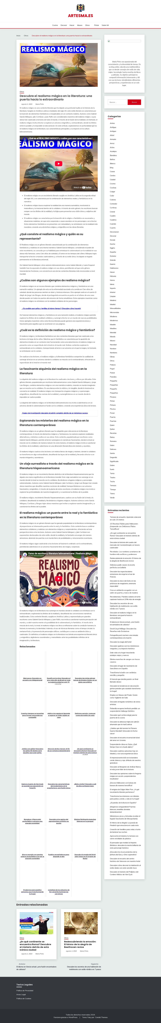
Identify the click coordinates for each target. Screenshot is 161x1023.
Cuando (113, 224)
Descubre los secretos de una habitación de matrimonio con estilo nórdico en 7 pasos (123, 606)
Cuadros (113, 220)
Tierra (112, 493)
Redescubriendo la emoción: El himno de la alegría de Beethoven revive (80, 944)
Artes (112, 147)
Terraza (113, 485)
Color (112, 196)
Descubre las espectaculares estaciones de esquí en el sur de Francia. (122, 574)
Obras (112, 357)
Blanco (112, 163)
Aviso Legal (21, 994)
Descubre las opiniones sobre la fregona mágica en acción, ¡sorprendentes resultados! (125, 776)
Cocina (55, 25)
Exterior (113, 256)
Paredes (113, 377)
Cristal (112, 212)
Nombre (113, 348)
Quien (112, 425)
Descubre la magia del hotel (120, 642)
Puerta (112, 417)
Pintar (96, 25)
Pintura (113, 405)
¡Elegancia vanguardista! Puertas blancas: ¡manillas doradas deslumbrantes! (122, 809)
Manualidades (115, 308)
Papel (112, 369)
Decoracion (114, 232)
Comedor (113, 204)
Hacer (72, 25)
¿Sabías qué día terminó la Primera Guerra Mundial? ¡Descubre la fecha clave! (123, 731)
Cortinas (113, 208)
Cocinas (113, 188)
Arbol (112, 135)
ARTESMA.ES (80, 15)
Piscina (113, 409)
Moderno (113, 316)
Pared (112, 373)
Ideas (112, 284)
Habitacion (114, 268)
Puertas (113, 421)
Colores (113, 200)
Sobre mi (105, 25)
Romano (113, 441)
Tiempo (113, 489)
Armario (113, 139)
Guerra (112, 264)
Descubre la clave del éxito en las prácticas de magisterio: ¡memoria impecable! (123, 583)
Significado (114, 461)
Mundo (112, 336)
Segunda (113, 457)
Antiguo (113, 131)
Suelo (112, 469)
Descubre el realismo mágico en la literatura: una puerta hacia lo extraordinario (123, 615)
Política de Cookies (23, 998)
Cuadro (113, 216)
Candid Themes (101, 1017)
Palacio (113, 365)
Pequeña (113, 381)
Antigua (113, 127)
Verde (112, 497)
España (113, 252)
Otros (87, 25)
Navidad (113, 345)
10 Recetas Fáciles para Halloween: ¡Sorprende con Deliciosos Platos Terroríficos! (124, 526)
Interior (112, 292)
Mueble (113, 324)
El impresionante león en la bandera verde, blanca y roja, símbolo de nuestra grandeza (125, 760)
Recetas (113, 433)
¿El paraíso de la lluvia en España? (123, 803)
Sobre (112, 465)
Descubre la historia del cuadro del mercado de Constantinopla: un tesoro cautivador (125, 545)
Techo (112, 481)
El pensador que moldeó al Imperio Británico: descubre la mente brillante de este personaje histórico (125, 845)
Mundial (113, 332)
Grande (113, 260)
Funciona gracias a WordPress (66, 1017)
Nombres (113, 353)
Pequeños (114, 393)
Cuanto (113, 228)
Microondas (114, 312)
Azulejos (113, 151)
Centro (112, 175)
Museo (79, 25)
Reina (112, 437)
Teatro (112, 477)
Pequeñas (114, 385)
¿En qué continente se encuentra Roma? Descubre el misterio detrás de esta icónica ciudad (35, 945)
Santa (112, 453)
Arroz (112, 143)
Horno (112, 280)
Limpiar (113, 296)
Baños (112, 159)
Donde (112, 240)
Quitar (112, 429)
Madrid (112, 304)
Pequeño (113, 389)
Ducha (112, 244)
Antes (112, 123)
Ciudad (112, 179)
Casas (112, 171)
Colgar (112, 191)
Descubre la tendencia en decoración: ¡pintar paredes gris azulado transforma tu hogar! (125, 688)
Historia (113, 276)
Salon (112, 445)
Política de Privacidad (24, 990)
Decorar (64, 25)
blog (111, 167)
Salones (113, 449)
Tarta (112, 473)
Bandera (113, 155)
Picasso (113, 397)
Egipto (112, 248)
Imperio (113, 288)
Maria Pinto (40, 104)
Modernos (114, 320)
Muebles (113, 328)
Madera (113, 300)
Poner (112, 413)
